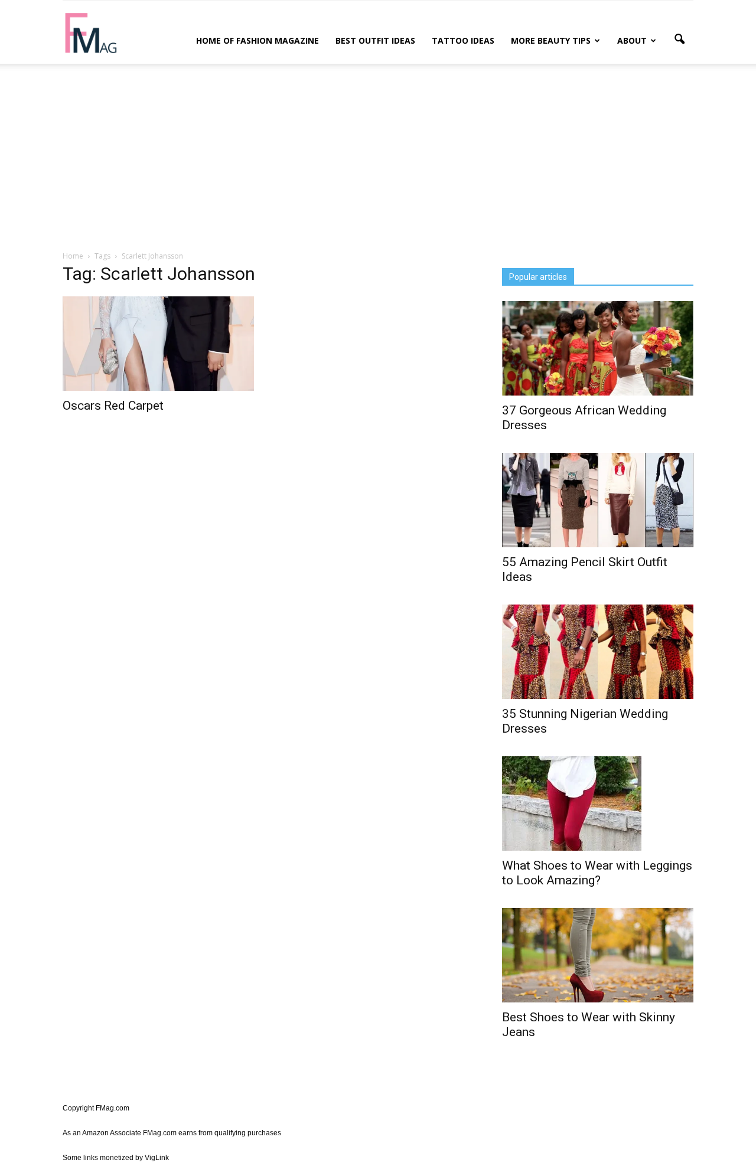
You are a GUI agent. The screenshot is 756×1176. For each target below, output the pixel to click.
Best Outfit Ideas (375, 40)
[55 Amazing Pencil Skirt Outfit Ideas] (597, 500)
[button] (679, 39)
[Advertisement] (378, 155)
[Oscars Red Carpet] (158, 343)
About (632, 40)
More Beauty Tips (551, 40)
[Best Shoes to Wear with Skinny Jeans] (597, 955)
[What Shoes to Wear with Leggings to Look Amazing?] (597, 803)
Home (73, 256)
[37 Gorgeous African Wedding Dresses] (597, 348)
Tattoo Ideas (463, 40)
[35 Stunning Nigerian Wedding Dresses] (597, 652)
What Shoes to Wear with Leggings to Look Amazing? (597, 872)
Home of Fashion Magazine (257, 40)
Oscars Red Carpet (113, 405)
